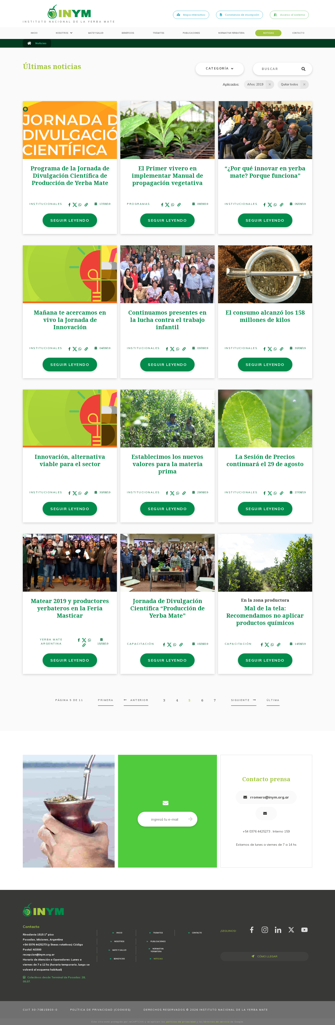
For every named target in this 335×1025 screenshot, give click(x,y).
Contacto (298, 33)
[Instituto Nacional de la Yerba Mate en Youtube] (304, 929)
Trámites (158, 33)
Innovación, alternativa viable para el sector (70, 460)
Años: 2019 (255, 84)
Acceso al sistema (292, 14)
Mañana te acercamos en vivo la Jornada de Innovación (70, 319)
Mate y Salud (95, 33)
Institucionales (45, 204)
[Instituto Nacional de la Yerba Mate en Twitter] (291, 929)
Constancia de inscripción (241, 14)
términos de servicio (216, 1021)
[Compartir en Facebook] (69, 205)
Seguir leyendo (69, 220)
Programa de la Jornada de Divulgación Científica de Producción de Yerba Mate (70, 175)
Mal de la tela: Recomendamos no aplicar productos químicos (265, 615)
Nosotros (62, 33)
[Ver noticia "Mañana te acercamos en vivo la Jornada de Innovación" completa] (70, 274)
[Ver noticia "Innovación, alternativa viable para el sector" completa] (70, 418)
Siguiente (240, 700)
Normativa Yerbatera (231, 33)
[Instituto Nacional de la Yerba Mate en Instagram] (265, 929)
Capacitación (140, 643)
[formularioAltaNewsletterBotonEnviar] (190, 819)
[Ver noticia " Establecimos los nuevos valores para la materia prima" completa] (167, 418)
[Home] (69, 11)
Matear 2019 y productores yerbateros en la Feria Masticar (70, 608)
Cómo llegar (267, 956)
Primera (105, 700)
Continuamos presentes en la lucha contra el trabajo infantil (167, 319)
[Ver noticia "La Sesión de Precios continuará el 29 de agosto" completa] (265, 418)
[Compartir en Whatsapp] (80, 205)
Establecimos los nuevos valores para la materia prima (167, 464)
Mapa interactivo (193, 14)
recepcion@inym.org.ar (38, 954)
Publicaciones (191, 33)
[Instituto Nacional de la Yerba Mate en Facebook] (251, 929)
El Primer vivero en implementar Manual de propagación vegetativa (167, 175)
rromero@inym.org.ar (269, 797)
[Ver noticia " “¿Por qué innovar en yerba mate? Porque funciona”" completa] (265, 130)
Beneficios (128, 33)
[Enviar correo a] (266, 813)
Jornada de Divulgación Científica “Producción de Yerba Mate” (167, 608)
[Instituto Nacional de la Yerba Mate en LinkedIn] (278, 929)
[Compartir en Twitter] (74, 205)
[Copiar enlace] (86, 205)
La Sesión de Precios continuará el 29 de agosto (265, 460)
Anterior (139, 700)
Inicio (34, 33)
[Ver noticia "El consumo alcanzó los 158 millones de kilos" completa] (265, 274)
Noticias (268, 33)
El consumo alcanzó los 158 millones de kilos (265, 316)
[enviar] (306, 69)
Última (273, 700)
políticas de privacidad (181, 1021)
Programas (138, 204)
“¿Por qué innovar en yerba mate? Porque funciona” (265, 171)
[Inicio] (29, 43)
